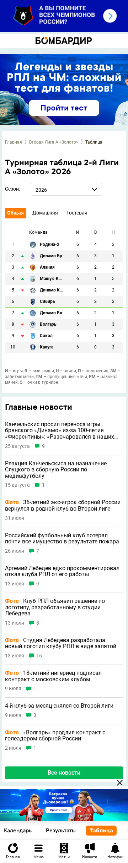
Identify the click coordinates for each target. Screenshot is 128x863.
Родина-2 (49, 244)
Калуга (46, 347)
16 (39, 655)
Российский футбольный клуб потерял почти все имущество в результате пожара (62, 538)
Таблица (101, 830)
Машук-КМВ (52, 279)
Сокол (46, 336)
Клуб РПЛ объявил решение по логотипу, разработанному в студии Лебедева (55, 607)
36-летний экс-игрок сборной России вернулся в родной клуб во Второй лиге (63, 505)
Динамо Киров (52, 290)
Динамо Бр (51, 256)
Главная (13, 142)
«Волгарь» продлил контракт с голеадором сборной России (55, 735)
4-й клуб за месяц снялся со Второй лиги (59, 706)
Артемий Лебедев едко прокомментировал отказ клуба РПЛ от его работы (62, 571)
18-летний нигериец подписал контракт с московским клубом (53, 676)
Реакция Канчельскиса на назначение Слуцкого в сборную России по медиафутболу (56, 469)
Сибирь (47, 301)
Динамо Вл (51, 313)
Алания (47, 267)
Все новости (64, 772)
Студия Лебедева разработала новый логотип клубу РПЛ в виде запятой (60, 643)
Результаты (61, 830)
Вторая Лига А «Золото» (53, 142)
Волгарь (48, 324)
